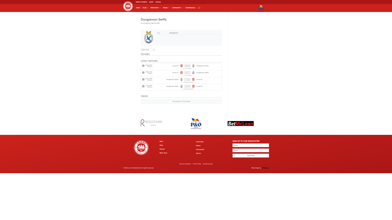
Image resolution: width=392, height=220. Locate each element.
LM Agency (146, 23)
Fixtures (162, 149)
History (198, 145)
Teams (165, 8)
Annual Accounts (208, 164)
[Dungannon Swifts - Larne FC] (181, 80)
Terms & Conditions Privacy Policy (190, 164)
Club (144, 8)
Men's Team (163, 153)
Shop (151, 2)
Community (176, 8)
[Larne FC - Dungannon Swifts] (181, 66)
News (138, 8)
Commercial (190, 8)
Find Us (198, 153)
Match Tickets (141, 2)
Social (158, 2)
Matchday (155, 8)
